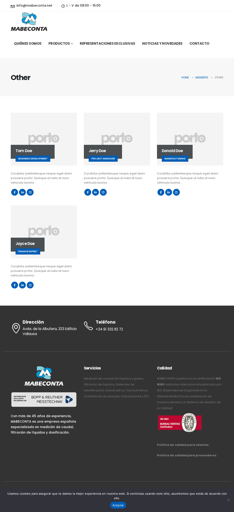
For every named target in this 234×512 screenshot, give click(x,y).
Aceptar (118, 505)
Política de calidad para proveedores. (187, 455)
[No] (228, 500)
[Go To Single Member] (44, 139)
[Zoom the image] (180, 414)
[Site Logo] (29, 22)
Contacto (199, 43)
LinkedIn (22, 192)
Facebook (14, 192)
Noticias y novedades (162, 43)
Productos (59, 43)
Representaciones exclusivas (107, 43)
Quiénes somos (28, 43)
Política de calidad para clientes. (183, 445)
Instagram (30, 192)
